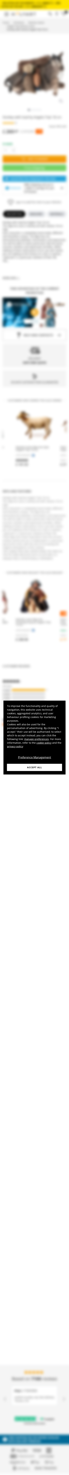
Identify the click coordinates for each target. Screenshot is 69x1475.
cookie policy (43, 742)
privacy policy (15, 746)
